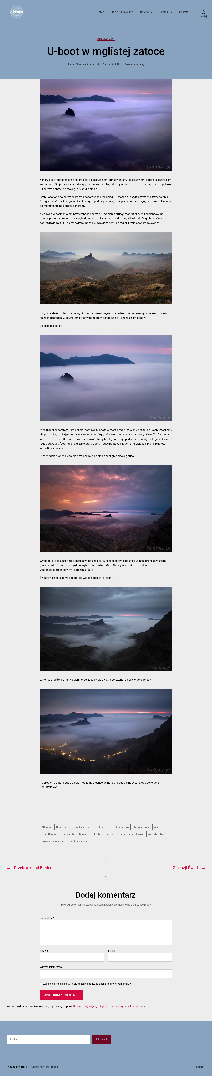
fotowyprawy (141, 827)
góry (156, 827)
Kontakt (183, 12)
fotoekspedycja (82, 827)
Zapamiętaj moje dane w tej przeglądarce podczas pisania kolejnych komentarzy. (87, 983)
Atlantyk (46, 827)
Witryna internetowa (51, 966)
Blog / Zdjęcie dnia (122, 12)
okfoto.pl (21, 1066)
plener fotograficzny (131, 834)
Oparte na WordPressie (45, 1066)
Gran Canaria (49, 834)
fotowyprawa (121, 827)
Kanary (83, 834)
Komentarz (47, 918)
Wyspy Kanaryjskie (53, 841)
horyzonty (68, 834)
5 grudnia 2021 (112, 64)
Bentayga (61, 827)
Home (100, 12)
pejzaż (110, 834)
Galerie (144, 12)
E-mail (111, 950)
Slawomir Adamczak (87, 64)
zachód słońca (78, 841)
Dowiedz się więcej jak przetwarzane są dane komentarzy (109, 1006)
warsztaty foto (156, 834)
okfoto (97, 834)
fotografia (102, 827)
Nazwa (44, 950)
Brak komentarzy (134, 64)
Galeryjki (164, 12)
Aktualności (106, 38)
